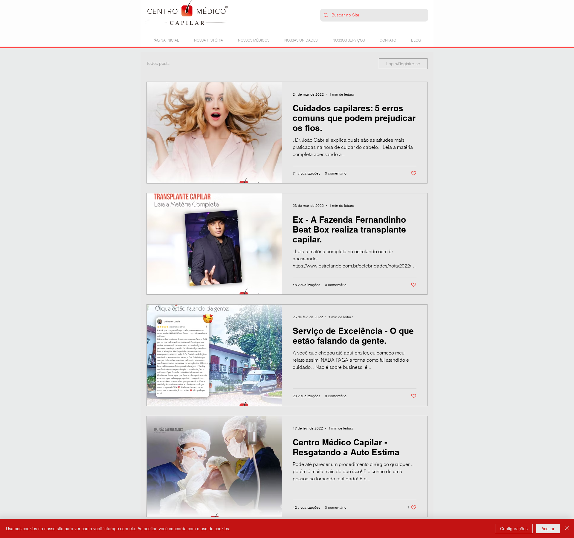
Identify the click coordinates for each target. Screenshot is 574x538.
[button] (253, 37)
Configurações (514, 528)
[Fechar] (566, 528)
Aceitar (548, 528)
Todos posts (158, 63)
